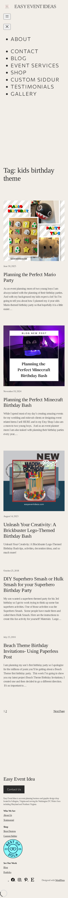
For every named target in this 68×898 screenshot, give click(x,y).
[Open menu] (7, 17)
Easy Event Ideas (35, 6)
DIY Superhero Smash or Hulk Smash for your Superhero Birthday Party (33, 584)
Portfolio (7, 872)
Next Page (59, 711)
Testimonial (8, 820)
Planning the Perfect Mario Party (29, 277)
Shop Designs (9, 831)
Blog (5, 867)
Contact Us (14, 789)
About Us (7, 815)
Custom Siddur (10, 836)
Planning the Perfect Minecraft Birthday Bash (33, 402)
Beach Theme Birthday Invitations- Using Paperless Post (30, 651)
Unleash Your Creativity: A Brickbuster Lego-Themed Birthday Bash (29, 530)
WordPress (60, 880)
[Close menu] (7, 27)
